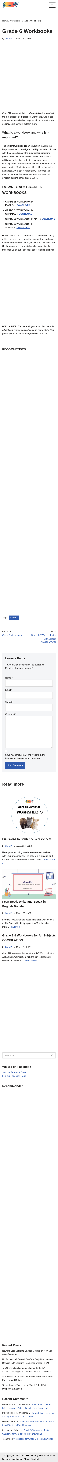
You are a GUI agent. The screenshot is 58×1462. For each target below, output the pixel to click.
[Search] (52, 1055)
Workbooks (15, 21)
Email (8, 690)
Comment (10, 714)
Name (9, 677)
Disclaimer (17, 1459)
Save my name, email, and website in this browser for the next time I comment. (25, 757)
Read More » (16, 926)
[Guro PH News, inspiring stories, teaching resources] (10, 5)
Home (5, 21)
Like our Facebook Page (14, 1076)
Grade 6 (14, 618)
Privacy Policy (38, 1455)
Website (9, 702)
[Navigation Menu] (52, 5)
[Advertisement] (29, 78)
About (26, 1459)
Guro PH (9, 38)
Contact (35, 1459)
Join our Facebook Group (14, 1072)
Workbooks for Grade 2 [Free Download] (33, 1439)
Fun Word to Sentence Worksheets (26, 839)
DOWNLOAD (23, 205)
